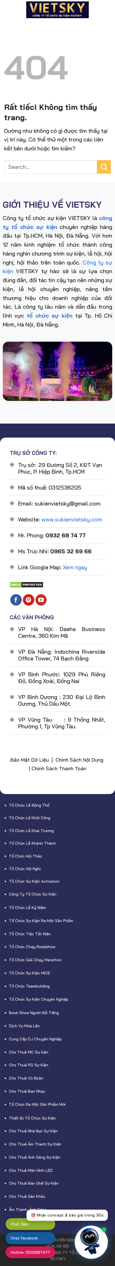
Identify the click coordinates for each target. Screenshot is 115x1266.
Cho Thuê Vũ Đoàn (26, 1078)
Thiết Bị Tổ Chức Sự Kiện (32, 1118)
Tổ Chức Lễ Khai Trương (31, 830)
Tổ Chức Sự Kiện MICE (29, 973)
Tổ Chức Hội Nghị (25, 868)
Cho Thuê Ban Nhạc (27, 1091)
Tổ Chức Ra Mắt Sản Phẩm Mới (37, 1104)
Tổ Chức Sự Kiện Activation (34, 881)
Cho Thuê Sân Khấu (27, 1196)
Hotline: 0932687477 (30, 1252)
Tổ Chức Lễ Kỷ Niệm (27, 907)
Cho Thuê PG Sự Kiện (28, 1064)
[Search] (108, 10)
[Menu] (8, 10)
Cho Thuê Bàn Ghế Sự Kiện (34, 1183)
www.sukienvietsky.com (71, 519)
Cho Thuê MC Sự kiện (28, 1052)
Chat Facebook (24, 1238)
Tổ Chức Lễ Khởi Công (29, 817)
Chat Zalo (19, 1224)
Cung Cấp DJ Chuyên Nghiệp (35, 1038)
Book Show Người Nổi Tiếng (34, 1012)
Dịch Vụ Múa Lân (24, 1025)
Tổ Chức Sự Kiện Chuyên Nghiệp (38, 999)
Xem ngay (75, 567)
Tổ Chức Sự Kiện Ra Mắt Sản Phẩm (41, 920)
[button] (100, 1239)
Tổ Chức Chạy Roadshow (32, 946)
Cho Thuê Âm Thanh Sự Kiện (35, 1144)
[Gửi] (104, 167)
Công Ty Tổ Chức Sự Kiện (32, 894)
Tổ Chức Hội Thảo (25, 856)
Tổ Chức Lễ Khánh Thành (32, 843)
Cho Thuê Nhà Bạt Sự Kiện (33, 1130)
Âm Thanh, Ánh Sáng (28, 1209)
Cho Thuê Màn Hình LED (31, 1170)
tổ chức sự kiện (50, 315)
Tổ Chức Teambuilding (29, 986)
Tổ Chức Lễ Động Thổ (29, 805)
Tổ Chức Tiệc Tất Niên (30, 933)
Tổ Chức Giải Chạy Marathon (35, 959)
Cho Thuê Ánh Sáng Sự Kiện (34, 1157)
